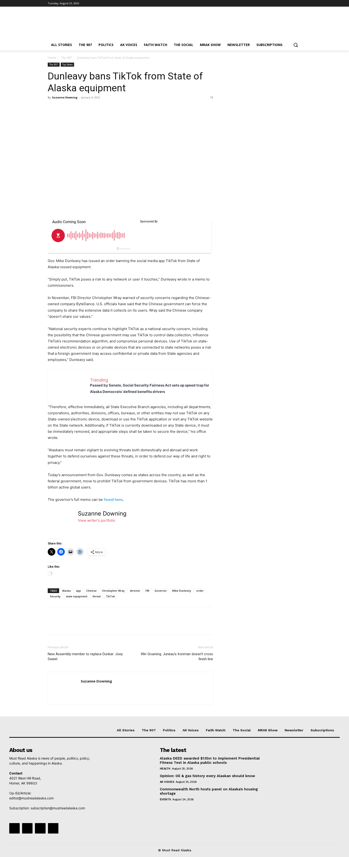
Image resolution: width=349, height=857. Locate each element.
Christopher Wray (113, 590)
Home (52, 58)
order (200, 590)
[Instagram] (279, 3)
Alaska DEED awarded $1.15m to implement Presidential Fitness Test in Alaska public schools (210, 760)
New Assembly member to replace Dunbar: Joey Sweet (85, 656)
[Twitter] (285, 3)
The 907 (66, 58)
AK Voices (167, 781)
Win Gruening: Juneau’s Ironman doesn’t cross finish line (177, 656)
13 (211, 97)
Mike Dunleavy (181, 590)
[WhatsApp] (85, 108)
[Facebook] (272, 3)
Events (165, 799)
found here (113, 499)
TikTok (110, 596)
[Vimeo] (292, 3)
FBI (147, 590)
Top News (67, 64)
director (135, 590)
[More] (96, 108)
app (78, 590)
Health (165, 768)
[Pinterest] (74, 108)
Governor (161, 590)
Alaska (66, 590)
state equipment (76, 596)
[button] (295, 45)
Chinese (91, 590)
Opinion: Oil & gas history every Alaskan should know (207, 776)
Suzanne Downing (64, 97)
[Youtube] (298, 3)
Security (55, 596)
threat (97, 596)
